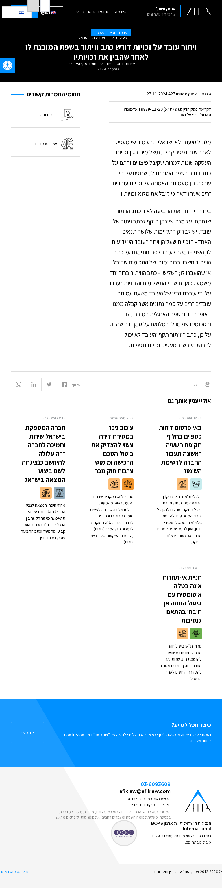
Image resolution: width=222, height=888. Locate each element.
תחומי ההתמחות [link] (96, 11)
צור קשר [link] (27, 732)
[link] (7, 65)
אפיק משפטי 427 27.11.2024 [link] (172, 94)
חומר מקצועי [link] (86, 63)
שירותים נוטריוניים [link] (121, 63)
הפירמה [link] (121, 11)
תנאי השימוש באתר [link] (15, 872)
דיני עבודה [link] (48, 114)
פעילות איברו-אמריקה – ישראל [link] (103, 37)
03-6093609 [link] (156, 784)
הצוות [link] (102, 89)
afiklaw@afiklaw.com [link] (145, 791)
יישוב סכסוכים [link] (46, 143)
